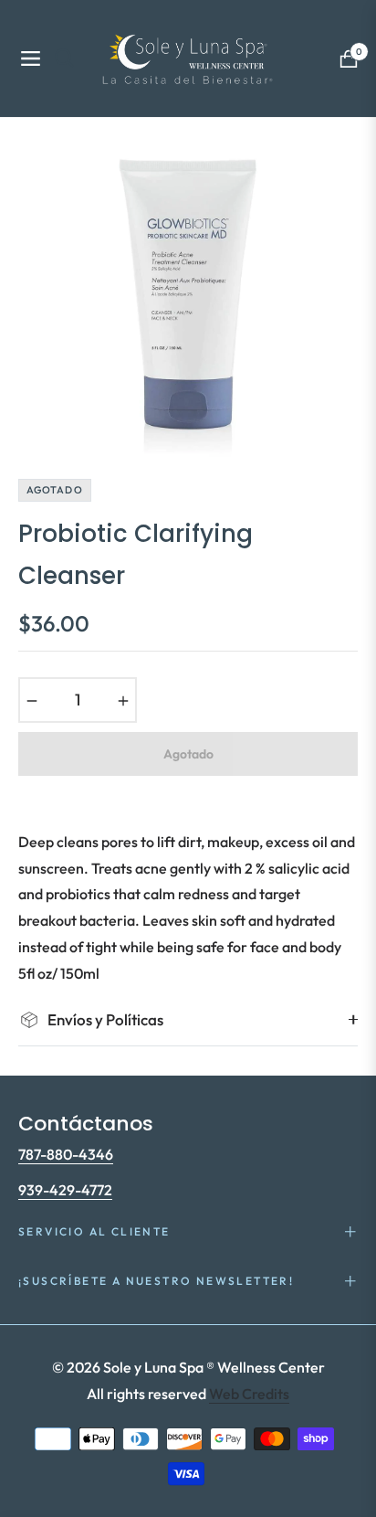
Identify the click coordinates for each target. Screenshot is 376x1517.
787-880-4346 (65, 1154)
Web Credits (249, 1393)
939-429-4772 (65, 1190)
